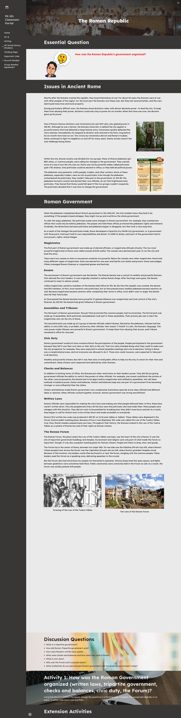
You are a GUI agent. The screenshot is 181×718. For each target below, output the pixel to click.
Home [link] (7, 32)
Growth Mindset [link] (11, 60)
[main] (103, 21)
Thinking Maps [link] (11, 52)
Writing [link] (7, 41)
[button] (178, 2)
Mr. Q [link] (6, 37)
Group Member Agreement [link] (11, 65)
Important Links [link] (11, 56)
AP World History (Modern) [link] (12, 46)
